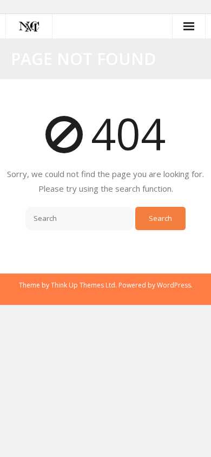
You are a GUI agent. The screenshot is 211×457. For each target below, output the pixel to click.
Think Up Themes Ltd (83, 285)
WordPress (174, 285)
